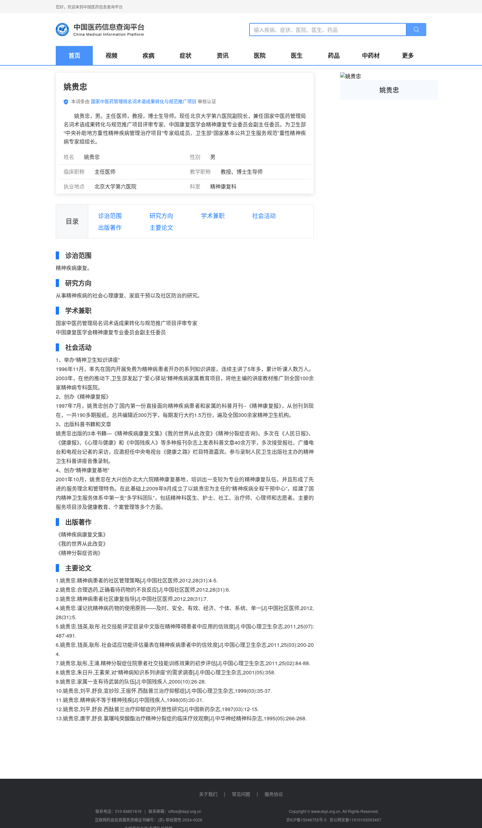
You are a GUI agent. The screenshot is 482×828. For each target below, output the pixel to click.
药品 (334, 55)
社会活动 (264, 215)
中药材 (371, 55)
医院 (260, 55)
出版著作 (110, 227)
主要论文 (161, 227)
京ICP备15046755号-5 (306, 819)
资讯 (223, 55)
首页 (74, 55)
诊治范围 (110, 215)
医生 (297, 55)
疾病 (148, 55)
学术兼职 (213, 215)
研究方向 (161, 215)
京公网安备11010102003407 (355, 819)
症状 (185, 55)
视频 (111, 55)
